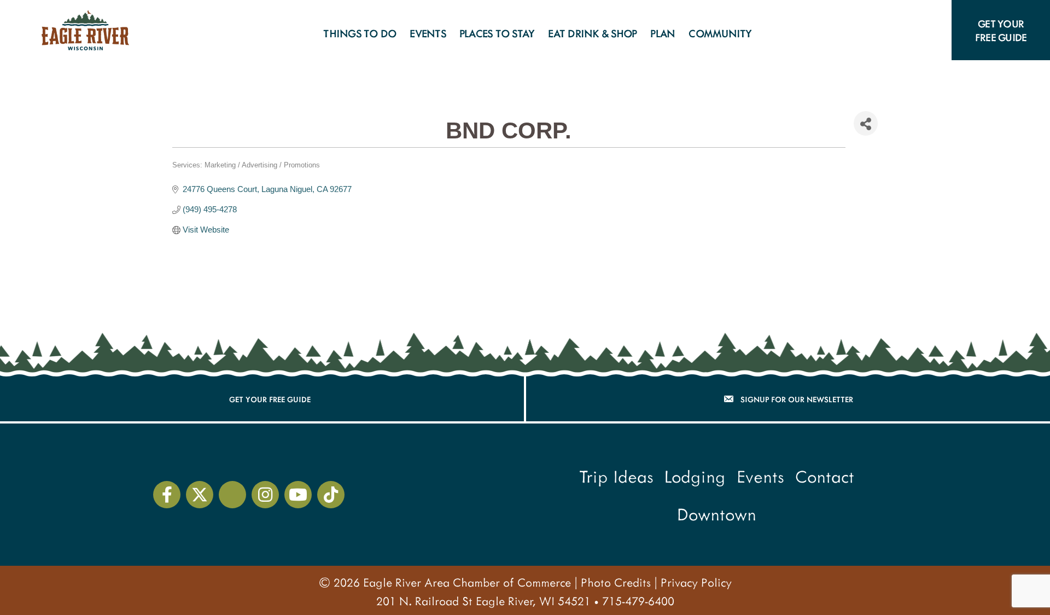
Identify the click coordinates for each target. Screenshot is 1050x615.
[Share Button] (866, 123)
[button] (770, 33)
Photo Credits (616, 582)
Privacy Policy (696, 582)
